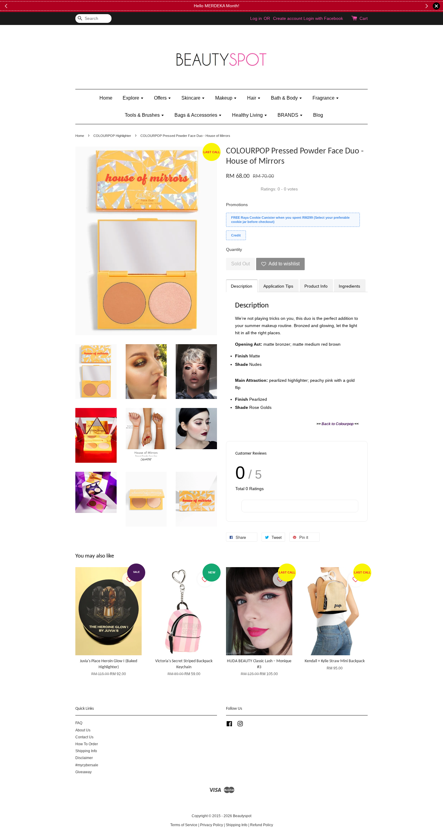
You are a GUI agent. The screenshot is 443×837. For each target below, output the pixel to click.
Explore (131, 97)
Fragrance (324, 97)
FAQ (78, 723)
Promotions (237, 204)
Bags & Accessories (196, 115)
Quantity (234, 249)
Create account (287, 18)
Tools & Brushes (143, 115)
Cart (364, 18)
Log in (256, 18)
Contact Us (84, 737)
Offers (161, 97)
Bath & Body (285, 97)
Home (105, 97)
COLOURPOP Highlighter (112, 135)
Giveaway (83, 772)
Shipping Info (86, 751)
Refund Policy (261, 825)
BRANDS (289, 115)
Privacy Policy (211, 825)
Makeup (224, 97)
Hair (252, 97)
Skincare (191, 97)
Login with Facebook (323, 18)
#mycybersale (86, 765)
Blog (318, 115)
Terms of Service (183, 825)
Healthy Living (248, 115)
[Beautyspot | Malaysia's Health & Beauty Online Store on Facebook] (229, 725)
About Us (82, 730)
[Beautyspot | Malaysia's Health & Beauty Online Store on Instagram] (240, 725)
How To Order (86, 744)
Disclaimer (84, 758)
